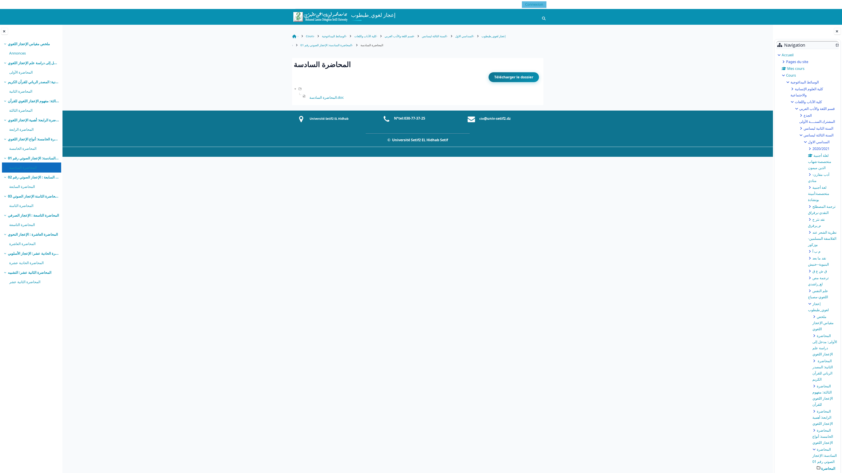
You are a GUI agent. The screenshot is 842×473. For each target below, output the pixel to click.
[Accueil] (320, 16)
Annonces (17, 53)
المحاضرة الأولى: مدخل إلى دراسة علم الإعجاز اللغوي (33, 62)
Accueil (788, 54)
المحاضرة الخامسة (22, 148)
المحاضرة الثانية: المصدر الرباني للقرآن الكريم (33, 81)
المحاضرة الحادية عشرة (26, 262)
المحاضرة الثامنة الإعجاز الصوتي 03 (33, 196)
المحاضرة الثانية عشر (24, 281)
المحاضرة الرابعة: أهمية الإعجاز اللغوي (33, 119)
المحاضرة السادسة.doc (326, 97)
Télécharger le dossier (513, 76)
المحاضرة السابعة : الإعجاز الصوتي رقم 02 (33, 177)
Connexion (534, 4)
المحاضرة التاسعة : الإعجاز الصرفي (33, 215)
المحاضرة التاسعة (22, 224)
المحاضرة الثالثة (20, 110)
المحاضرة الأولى (21, 72)
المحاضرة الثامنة (21, 205)
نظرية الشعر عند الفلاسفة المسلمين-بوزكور (822, 238)
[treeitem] (31, 48)
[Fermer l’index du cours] (4, 31)
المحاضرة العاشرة (22, 243)
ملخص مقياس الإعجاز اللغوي (29, 43)
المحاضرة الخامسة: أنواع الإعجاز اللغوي (33, 138)
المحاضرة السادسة (23, 167)
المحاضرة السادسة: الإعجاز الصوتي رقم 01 (33, 158)
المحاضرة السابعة (22, 186)
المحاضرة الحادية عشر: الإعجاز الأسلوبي (33, 253)
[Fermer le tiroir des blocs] (837, 31)
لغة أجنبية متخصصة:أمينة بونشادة (818, 193)
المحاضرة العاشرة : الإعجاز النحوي (33, 234)
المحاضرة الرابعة (21, 129)
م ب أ (816, 251)
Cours (791, 75)
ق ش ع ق (819, 271)
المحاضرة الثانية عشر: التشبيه (29, 272)
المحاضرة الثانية (20, 91)
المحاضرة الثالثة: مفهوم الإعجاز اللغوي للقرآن (33, 100)
